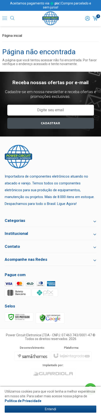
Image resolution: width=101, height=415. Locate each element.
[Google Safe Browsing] (50, 318)
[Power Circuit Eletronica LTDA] (50, 18)
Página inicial (12, 35)
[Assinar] (50, 123)
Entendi (50, 409)
